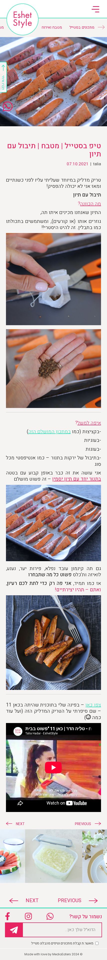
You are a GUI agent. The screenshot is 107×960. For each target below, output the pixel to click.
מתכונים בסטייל (81, 27)
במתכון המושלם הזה (49, 431)
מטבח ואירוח (52, 27)
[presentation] (74, 900)
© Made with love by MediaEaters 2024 (53, 954)
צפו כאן (93, 704)
